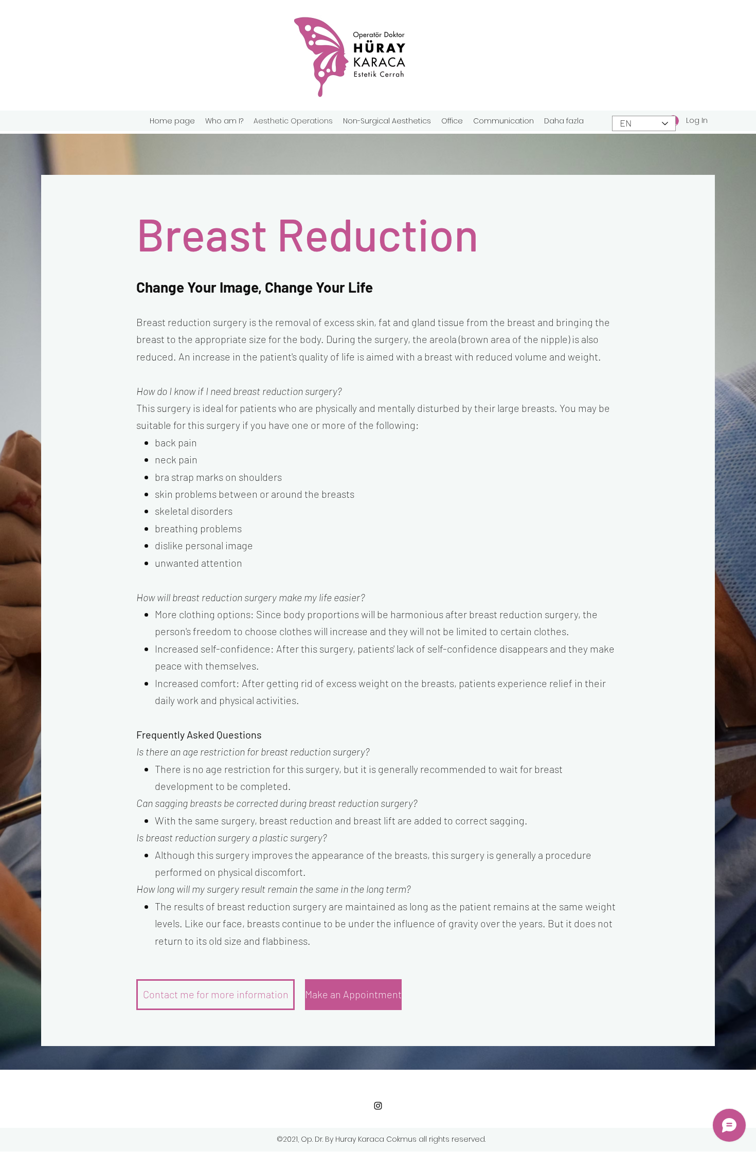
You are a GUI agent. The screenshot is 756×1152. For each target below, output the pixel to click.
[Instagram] (378, 1106)
